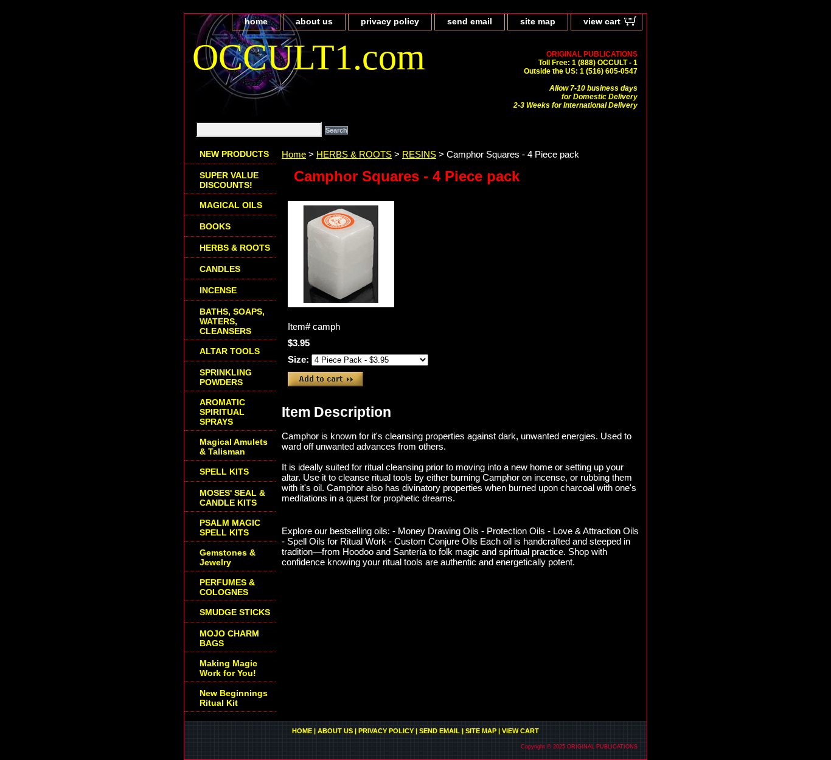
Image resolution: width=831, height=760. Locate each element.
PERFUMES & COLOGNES (227, 587)
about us (314, 21)
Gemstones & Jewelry (228, 557)
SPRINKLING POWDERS (226, 377)
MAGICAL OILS (231, 205)
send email (469, 21)
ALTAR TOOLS (230, 351)
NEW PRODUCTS (234, 154)
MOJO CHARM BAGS (229, 638)
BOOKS (215, 226)
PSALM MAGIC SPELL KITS (230, 527)
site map (537, 21)
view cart (602, 21)
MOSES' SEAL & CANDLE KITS (232, 497)
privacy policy (390, 21)
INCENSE (218, 290)
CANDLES (220, 269)
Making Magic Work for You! (228, 668)
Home (294, 154)
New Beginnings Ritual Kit (234, 698)
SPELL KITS (224, 471)
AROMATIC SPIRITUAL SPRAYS (222, 412)
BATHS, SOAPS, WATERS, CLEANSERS (232, 321)
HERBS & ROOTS (354, 154)
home (256, 21)
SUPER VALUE (229, 180)
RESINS (419, 154)
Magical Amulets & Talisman (234, 446)
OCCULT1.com (308, 57)
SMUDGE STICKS (235, 612)
